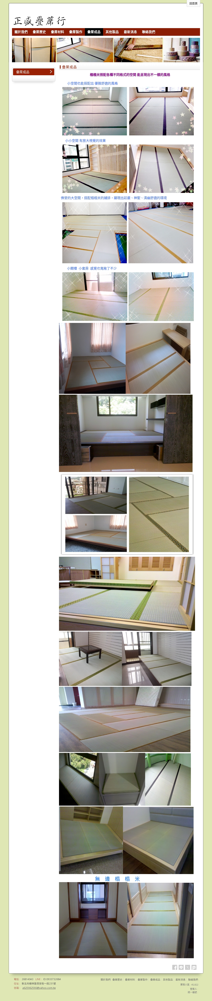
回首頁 (193, 3)
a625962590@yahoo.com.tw (39, 987)
